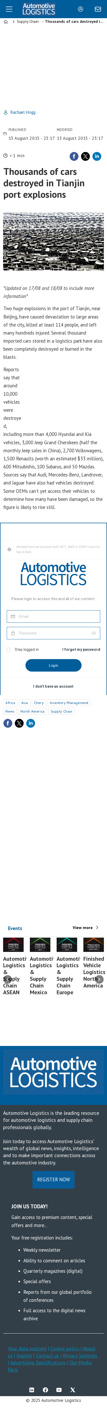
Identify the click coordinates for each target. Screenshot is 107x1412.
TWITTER (74, 1390)
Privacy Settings (80, 1355)
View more (83, 927)
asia (24, 702)
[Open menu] (9, 9)
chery (39, 702)
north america (32, 711)
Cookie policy (65, 1348)
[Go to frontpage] (39, 9)
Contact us (47, 1355)
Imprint (24, 1355)
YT (60, 1390)
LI (33, 1390)
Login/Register (81, 9)
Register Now (53, 1179)
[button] (7, 979)
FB (46, 1390)
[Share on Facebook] (74, 156)
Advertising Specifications (38, 1362)
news (10, 711)
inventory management (69, 702)
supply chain (61, 711)
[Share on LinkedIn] (97, 156)
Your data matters (27, 1348)
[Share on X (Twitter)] (85, 156)
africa (10, 702)
